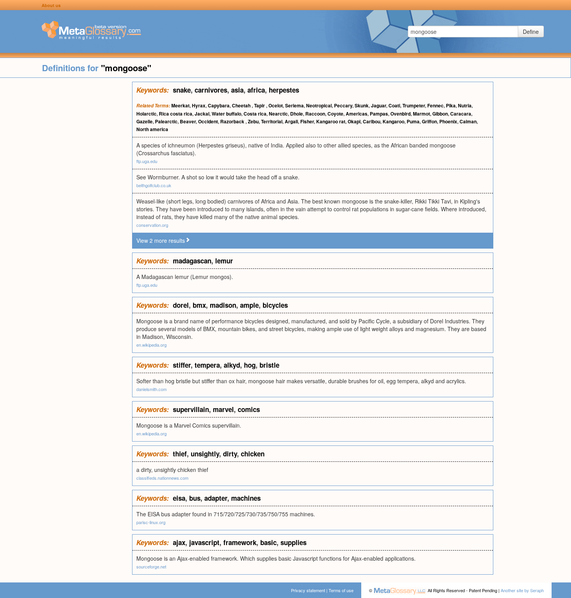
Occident (208, 121)
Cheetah (242, 105)
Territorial (271, 121)
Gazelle (144, 121)
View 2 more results (160, 240)
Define (531, 31)
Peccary (343, 105)
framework (239, 542)
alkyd (232, 365)
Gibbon (440, 113)
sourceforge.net (151, 566)
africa (256, 90)
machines (246, 498)
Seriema (294, 105)
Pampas (379, 113)
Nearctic (278, 113)
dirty (230, 453)
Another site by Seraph (522, 590)
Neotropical (319, 105)
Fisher (307, 121)
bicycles (275, 305)
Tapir (260, 105)
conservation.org (152, 225)
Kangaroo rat (330, 121)
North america (152, 129)
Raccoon (315, 113)
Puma (413, 121)
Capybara (219, 105)
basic (268, 542)
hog (250, 365)
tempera (207, 365)
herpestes (284, 90)
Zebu (253, 121)
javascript (204, 542)
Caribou (371, 121)
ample (249, 305)
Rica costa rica (175, 113)
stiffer (182, 365)
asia (237, 90)
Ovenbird (400, 113)
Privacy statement (308, 590)
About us (51, 5)
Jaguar (378, 105)
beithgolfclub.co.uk (153, 185)
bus (194, 498)
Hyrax (198, 105)
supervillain (191, 409)
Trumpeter (413, 105)
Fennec (435, 105)
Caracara (460, 113)
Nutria (465, 105)
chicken (253, 453)
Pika (451, 105)
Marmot (421, 113)
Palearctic (166, 121)
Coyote (335, 113)
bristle (269, 365)
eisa (179, 498)
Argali (291, 121)
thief (180, 453)
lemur (224, 260)
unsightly (205, 453)
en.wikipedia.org (151, 345)
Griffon (429, 121)
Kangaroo (393, 121)
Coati (394, 105)
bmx (199, 305)
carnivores (211, 90)
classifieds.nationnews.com (162, 478)
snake (182, 90)
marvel (223, 409)
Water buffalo (226, 113)
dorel (181, 305)
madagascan (192, 260)
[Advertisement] (66, 198)
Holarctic (146, 113)
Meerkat (180, 105)
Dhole (296, 113)
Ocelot (275, 105)
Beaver (188, 121)
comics (249, 409)
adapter (215, 498)
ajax (179, 542)
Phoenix (448, 121)
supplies (293, 542)
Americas (356, 113)
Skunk (362, 105)
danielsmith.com (151, 389)
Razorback (232, 121)
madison (223, 305)
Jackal (202, 113)
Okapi (354, 121)
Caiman (468, 121)
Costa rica (255, 113)
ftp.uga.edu (146, 161)
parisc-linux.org (150, 522)
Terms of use (341, 590)
